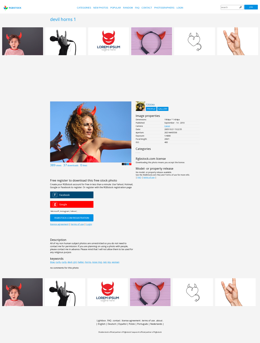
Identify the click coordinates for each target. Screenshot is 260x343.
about (159, 320)
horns (88, 262)
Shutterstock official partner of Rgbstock (114, 332)
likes (85, 165)
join (251, 7)
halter (81, 262)
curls (58, 262)
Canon (167, 126)
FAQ (137, 8)
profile (151, 108)
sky (109, 262)
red (104, 262)
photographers (164, 8)
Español (122, 323)
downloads (72, 165)
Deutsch (112, 323)
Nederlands (156, 323)
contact (147, 8)
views (58, 165)
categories (84, 8)
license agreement (131, 320)
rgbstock (15, 8)
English (101, 323)
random (128, 8)
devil (70, 262)
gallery (162, 108)
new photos (100, 8)
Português (142, 323)
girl (75, 262)
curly (64, 262)
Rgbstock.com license (151, 158)
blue (52, 262)
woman (115, 262)
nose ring (97, 262)
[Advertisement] (130, 80)
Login (180, 8)
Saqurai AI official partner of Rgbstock (146, 332)
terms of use (149, 177)
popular (115, 8)
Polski (132, 323)
